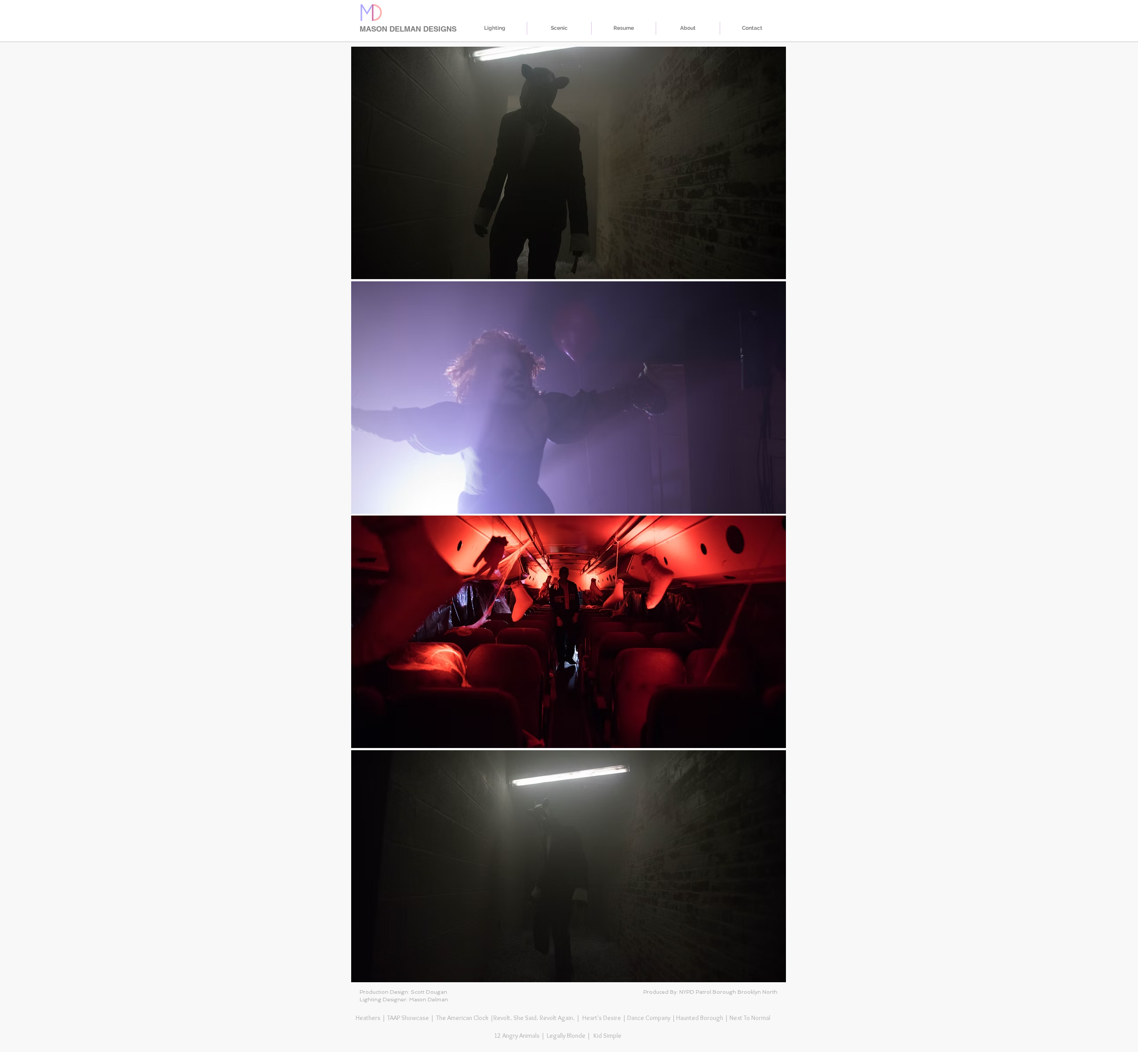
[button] (568, 163)
